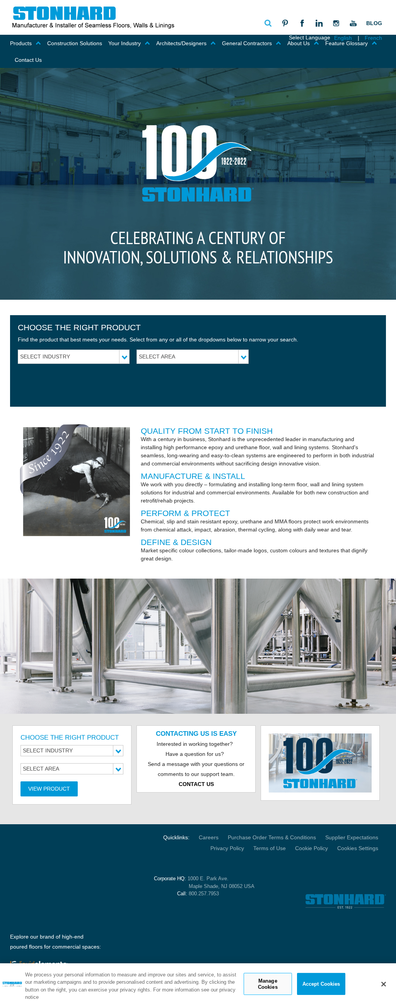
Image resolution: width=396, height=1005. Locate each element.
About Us (298, 43)
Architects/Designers (181, 43)
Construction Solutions (74, 43)
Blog (374, 23)
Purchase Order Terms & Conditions (272, 837)
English (343, 38)
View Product (49, 789)
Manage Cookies (268, 984)
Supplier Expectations (351, 837)
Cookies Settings (357, 848)
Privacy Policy (227, 848)
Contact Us (28, 60)
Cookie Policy (311, 848)
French (373, 38)
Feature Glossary (346, 43)
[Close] (383, 984)
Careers (208, 837)
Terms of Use (269, 848)
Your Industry (124, 43)
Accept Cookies (321, 984)
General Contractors (247, 43)
